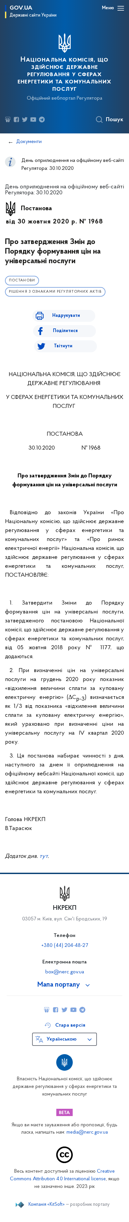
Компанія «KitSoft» (46, 1204)
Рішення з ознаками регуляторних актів (55, 292)
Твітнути (63, 346)
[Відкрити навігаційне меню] (120, 8)
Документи (29, 141)
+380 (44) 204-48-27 (64, 945)
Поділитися (65, 330)
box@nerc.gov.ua (64, 972)
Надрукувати (66, 315)
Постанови (22, 280)
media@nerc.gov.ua (87, 1132)
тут (43, 856)
